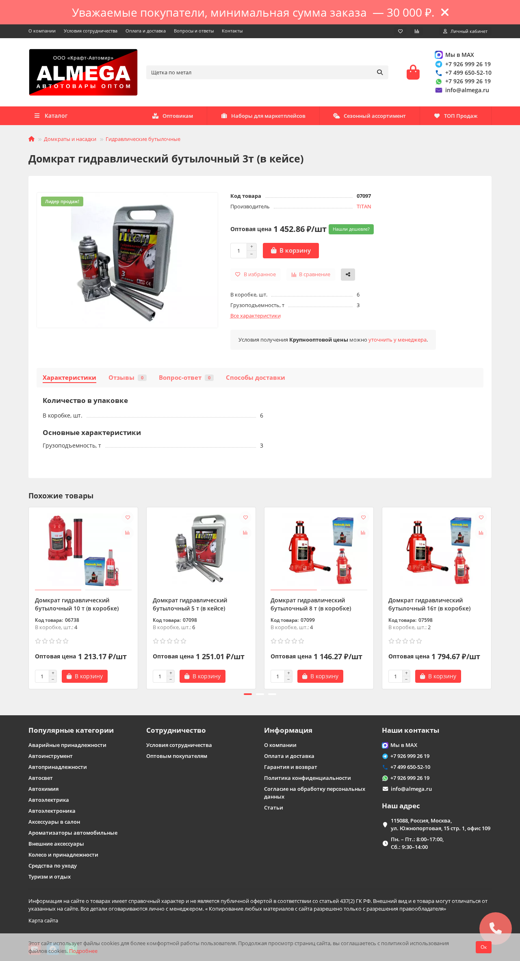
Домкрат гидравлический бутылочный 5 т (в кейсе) (190, 604)
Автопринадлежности (57, 767)
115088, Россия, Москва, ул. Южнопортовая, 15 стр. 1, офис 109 (440, 824)
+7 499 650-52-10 (468, 72)
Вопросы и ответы (194, 31)
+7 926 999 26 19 (468, 64)
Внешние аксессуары (56, 843)
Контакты (232, 31)
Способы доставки (255, 377)
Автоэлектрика (48, 799)
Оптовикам (177, 115)
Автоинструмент (50, 756)
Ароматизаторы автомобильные (72, 832)
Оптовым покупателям (176, 756)
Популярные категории (71, 730)
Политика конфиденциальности (307, 777)
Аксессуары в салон (54, 821)
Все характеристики (255, 315)
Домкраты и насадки (70, 139)
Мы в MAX (459, 54)
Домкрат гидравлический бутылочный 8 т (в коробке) (311, 604)
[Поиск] (380, 72)
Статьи (273, 807)
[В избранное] (127, 517)
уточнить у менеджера (397, 339)
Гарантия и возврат (290, 767)
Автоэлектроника (52, 810)
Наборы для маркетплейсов (268, 115)
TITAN (364, 206)
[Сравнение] (417, 31)
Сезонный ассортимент (375, 115)
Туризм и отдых (49, 876)
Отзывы (125, 377)
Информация (288, 730)
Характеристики (69, 377)
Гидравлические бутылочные (143, 139)
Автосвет (40, 777)
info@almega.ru (467, 90)
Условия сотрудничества (90, 31)
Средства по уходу (52, 865)
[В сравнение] (127, 533)
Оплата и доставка (146, 31)
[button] (29, 597)
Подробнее (83, 951)
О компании (42, 31)
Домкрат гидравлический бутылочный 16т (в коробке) (429, 604)
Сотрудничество (176, 730)
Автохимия (43, 788)
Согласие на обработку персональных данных (314, 792)
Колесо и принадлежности (63, 854)
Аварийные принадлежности (67, 745)
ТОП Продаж (460, 115)
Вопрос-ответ (184, 377)
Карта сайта (43, 920)
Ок (484, 947)
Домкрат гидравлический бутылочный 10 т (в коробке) (77, 604)
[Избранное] (400, 31)
